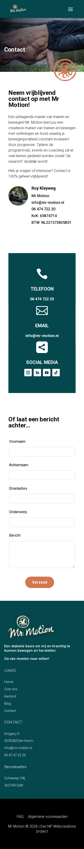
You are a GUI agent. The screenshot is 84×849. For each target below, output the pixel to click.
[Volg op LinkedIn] (37, 372)
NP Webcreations (61, 826)
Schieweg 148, (14, 778)
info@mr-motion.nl (48, 202)
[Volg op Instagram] (28, 372)
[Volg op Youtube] (46, 372)
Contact (10, 711)
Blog (7, 703)
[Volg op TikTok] (56, 372)
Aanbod (10, 696)
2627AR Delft (13, 785)
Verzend (39, 582)
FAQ (20, 816)
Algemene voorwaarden (47, 816)
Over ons (11, 689)
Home (8, 682)
